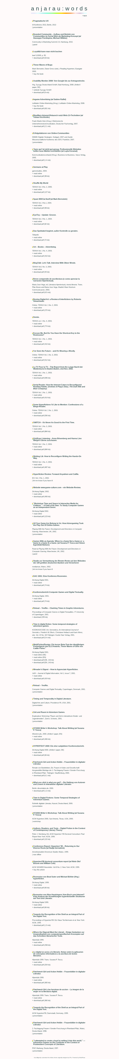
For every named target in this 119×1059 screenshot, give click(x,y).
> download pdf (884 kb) (41, 431)
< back (84, 16)
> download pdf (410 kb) (41, 256)
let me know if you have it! (43, 481)
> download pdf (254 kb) (41, 965)
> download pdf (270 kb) (41, 310)
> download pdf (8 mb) (40, 92)
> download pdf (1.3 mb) (41, 791)
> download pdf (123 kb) (41, 516)
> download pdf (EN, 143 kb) (43, 662)
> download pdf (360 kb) (41, 1000)
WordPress (82, 1057)
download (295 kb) (41, 617)
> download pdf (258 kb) (41, 945)
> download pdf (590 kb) (41, 416)
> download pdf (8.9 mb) (41, 292)
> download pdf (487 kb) (41, 467)
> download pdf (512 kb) (41, 360)
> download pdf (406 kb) (41, 497)
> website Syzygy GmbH (41, 90)
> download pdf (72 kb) (41, 240)
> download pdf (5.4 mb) (41, 638)
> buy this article (38, 870)
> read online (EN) (39, 657)
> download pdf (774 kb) (41, 326)
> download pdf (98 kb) (41, 176)
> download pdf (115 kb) (41, 839)
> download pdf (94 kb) (41, 272)
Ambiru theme (53, 1057)
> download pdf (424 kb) (41, 678)
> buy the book (37, 74)
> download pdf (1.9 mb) (41, 925)
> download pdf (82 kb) (41, 224)
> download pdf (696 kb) (41, 378)
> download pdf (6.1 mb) (41, 775)
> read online (37, 173)
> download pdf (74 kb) (41, 585)
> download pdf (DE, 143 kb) (43, 660)
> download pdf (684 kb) (41, 449)
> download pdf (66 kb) (41, 755)
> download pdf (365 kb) (41, 983)
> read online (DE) (39, 655)
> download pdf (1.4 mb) (41, 160)
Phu (71, 1057)
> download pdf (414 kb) (41, 398)
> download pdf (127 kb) (41, 192)
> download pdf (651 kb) (41, 108)
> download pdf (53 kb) (41, 58)
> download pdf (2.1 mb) (41, 126)
